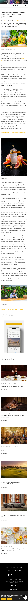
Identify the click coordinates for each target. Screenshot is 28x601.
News (8, 567)
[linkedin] (12, 585)
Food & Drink (21, 20)
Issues (13, 567)
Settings (14, 598)
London (16, 309)
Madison (22, 309)
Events (19, 567)
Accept (4, 598)
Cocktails (4, 309)
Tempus (5, 20)
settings (10, 596)
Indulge (10, 309)
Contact (18, 570)
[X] (14, 585)
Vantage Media (14, 582)
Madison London (20, 55)
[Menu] (25, 6)
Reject (9, 598)
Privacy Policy (14, 589)
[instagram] (16, 585)
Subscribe (10, 570)
